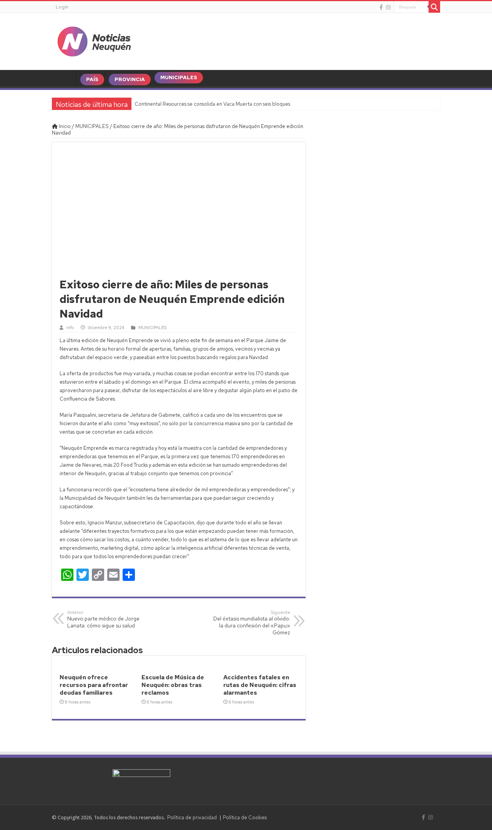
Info (70, 327)
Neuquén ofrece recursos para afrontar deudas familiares (94, 685)
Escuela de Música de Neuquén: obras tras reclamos (172, 685)
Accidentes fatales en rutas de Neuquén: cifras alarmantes (259, 685)
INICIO (66, 79)
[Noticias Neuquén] (94, 40)
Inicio (64, 126)
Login (62, 7)
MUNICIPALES (178, 77)
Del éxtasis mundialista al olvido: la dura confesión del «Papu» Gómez (251, 623)
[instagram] (388, 7)
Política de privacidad (192, 817)
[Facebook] (381, 7)
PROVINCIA (130, 79)
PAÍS (92, 79)
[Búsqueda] (434, 7)
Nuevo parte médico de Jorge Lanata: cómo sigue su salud (103, 619)
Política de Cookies (245, 817)
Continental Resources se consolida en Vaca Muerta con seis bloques (212, 104)
